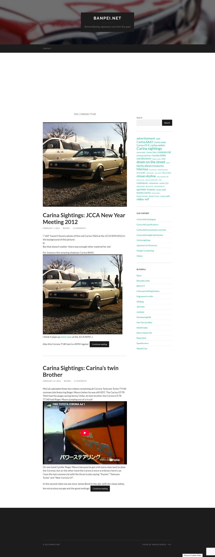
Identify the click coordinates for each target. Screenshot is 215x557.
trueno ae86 (165, 196)
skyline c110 (163, 183)
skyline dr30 (141, 186)
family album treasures (150, 165)
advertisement (146, 138)
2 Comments (80, 381)
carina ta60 (141, 152)
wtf (147, 199)
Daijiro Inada (156, 159)
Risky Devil (141, 338)
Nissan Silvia (166, 173)
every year (66, 336)
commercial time (144, 155)
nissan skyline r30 (162, 177)
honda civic (153, 170)
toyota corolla (142, 196)
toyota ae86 (161, 190)
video (140, 199)
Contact (47, 48)
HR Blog (140, 301)
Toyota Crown (153, 196)
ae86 (158, 139)
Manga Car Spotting (145, 250)
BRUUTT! (141, 286)
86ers (139, 275)
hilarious (142, 169)
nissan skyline (146, 175)
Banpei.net (108, 18)
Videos (140, 256)
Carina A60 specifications (147, 224)
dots (163, 159)
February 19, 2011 (52, 381)
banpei (66, 228)
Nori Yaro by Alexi (144, 322)
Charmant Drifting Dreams (148, 291)
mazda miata (150, 173)
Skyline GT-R (149, 186)
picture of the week (151, 180)
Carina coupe (160, 142)
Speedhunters (143, 343)
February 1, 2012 (51, 228)
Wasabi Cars (142, 348)
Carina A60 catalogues (146, 219)
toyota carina (144, 192)
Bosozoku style (143, 280)
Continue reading (99, 344)
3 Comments (79, 228)
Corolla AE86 (159, 155)
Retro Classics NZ (144, 333)
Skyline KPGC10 (159, 186)
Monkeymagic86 (144, 317)
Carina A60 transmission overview (151, 230)
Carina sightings (149, 148)
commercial (164, 152)
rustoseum (142, 183)
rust (160, 180)
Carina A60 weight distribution (150, 235)
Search (139, 117)
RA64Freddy (142, 327)
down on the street (151, 162)
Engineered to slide (145, 296)
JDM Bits (141, 306)
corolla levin (144, 158)
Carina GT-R (143, 145)
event (168, 163)
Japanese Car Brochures (147, 245)
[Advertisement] (107, 82)
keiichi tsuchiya (163, 170)
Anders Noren (159, 545)
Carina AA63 (145, 141)
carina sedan (157, 145)
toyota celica (156, 193)
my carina (158, 173)
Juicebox (140, 312)
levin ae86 (141, 173)
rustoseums (153, 183)
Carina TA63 (151, 152)
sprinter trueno (146, 189)
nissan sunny (140, 180)
